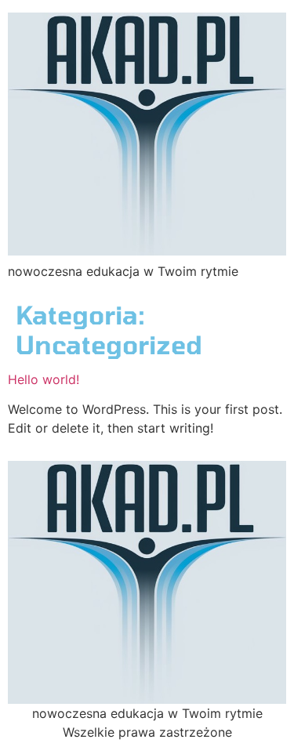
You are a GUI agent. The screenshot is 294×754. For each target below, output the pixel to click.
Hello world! (43, 379)
